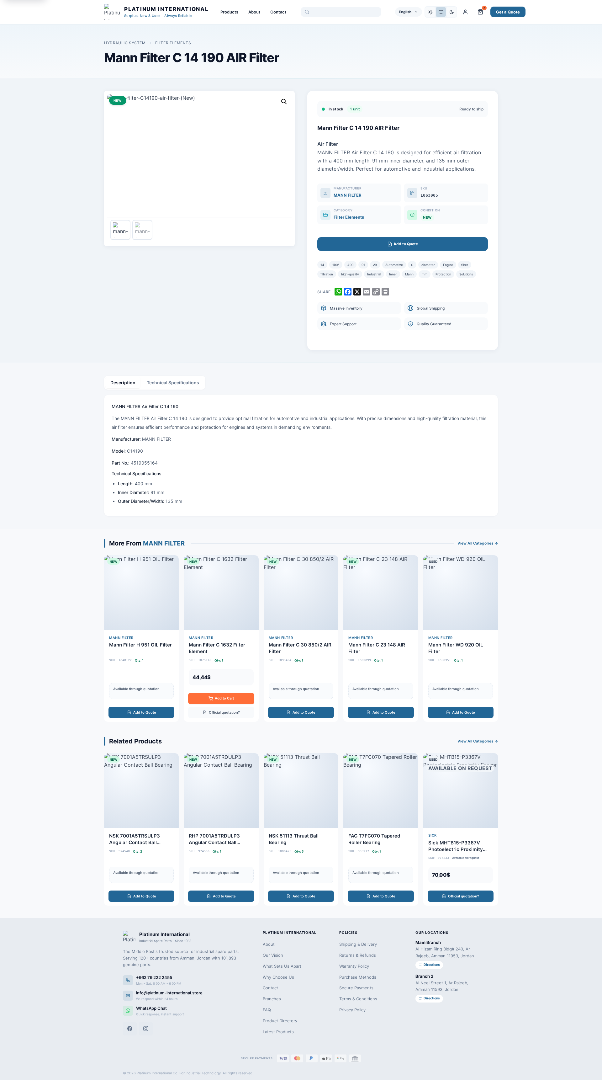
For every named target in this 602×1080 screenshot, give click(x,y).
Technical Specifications (173, 382)
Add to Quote (144, 712)
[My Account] (465, 12)
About (254, 11)
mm (424, 274)
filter (464, 265)
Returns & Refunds (357, 955)
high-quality (350, 274)
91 (363, 265)
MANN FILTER (348, 195)
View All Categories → (477, 543)
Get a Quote (508, 11)
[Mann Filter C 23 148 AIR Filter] (380, 638)
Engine (448, 265)
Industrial (374, 274)
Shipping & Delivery (358, 944)
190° (335, 265)
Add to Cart (224, 698)
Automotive (394, 265)
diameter (428, 265)
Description (122, 382)
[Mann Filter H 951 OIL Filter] (141, 638)
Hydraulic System (125, 42)
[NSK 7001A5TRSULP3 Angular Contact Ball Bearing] (141, 829)
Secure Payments (356, 987)
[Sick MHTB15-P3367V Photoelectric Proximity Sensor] (460, 829)
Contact (278, 11)
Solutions (466, 274)
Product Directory (280, 1020)
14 (322, 265)
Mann (409, 274)
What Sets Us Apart (282, 966)
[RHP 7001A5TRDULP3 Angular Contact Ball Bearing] (221, 829)
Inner (393, 274)
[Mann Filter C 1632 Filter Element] (221, 638)
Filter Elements (173, 42)
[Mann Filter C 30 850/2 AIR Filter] (301, 638)
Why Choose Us (278, 977)
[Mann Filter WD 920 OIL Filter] (460, 638)
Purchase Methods (357, 977)
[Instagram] (146, 1028)
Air (375, 265)
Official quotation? (224, 712)
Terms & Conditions (358, 998)
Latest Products (278, 1031)
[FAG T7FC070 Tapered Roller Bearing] (380, 829)
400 (350, 265)
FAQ (267, 1009)
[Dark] (451, 12)
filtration (326, 274)
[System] (441, 12)
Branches (272, 998)
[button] (284, 101)
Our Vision (273, 955)
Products (229, 11)
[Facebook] (130, 1028)
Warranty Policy (354, 966)
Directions (432, 965)
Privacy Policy (352, 1009)
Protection (443, 274)
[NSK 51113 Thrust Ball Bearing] (301, 829)
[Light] (430, 12)
